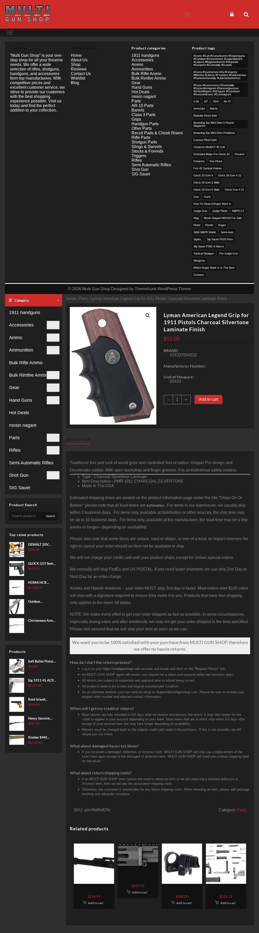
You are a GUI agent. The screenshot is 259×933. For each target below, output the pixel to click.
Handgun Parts (145, 124)
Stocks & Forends (147, 151)
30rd (216, 101)
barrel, (214, 108)
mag (196, 217)
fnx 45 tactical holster (207, 168)
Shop (75, 64)
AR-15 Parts (143, 105)
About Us (79, 60)
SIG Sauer (19, 487)
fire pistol (216, 161)
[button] (147, 315)
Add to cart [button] (95, 903)
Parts (14, 437)
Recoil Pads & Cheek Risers (157, 133)
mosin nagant (22, 425)
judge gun (200, 210)
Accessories (21, 324)
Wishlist (78, 78)
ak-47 (227, 101)
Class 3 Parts (144, 115)
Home (71, 299)
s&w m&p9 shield (204, 232)
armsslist (199, 108)
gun (196, 196)
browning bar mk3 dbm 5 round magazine (213, 124)
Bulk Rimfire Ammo (28, 375)
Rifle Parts (141, 137)
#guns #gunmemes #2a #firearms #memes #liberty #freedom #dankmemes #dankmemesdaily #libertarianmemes (219, 75)
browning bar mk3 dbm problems (214, 132)
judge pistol (219, 210)
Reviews (79, 69)
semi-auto (227, 232)
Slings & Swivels (147, 146)
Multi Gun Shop (96, 289)
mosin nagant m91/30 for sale (223, 217)
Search (50, 516)
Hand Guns (20, 400)
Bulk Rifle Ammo (25, 362)
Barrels (138, 110)
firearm (239, 154)
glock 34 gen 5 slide (206, 189)
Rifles (14, 450)
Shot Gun (18, 475)
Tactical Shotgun (203, 253)
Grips (136, 119)
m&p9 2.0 (238, 210)
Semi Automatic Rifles (31, 462)
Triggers (139, 156)
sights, (197, 239)
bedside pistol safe (205, 115)
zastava (198, 274)
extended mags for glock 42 (211, 154)
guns (207, 196)
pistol (196, 225)
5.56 (196, 101)
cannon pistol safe (205, 139)
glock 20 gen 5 (203, 175)
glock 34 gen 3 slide (206, 182)
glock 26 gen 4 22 (229, 175)
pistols (209, 225)
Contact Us (81, 73)
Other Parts (142, 128)
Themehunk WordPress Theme (163, 289)
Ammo (15, 337)
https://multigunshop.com (121, 669)
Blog (75, 83)
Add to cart (208, 399)
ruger (222, 225)
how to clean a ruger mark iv (212, 203)
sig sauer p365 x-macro (208, 246)
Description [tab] (78, 440)
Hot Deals (19, 412)
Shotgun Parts (144, 142)
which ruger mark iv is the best (213, 267)
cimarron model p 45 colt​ (209, 147)
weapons (199, 260)
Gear (14, 387)
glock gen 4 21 (234, 189)
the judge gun (228, 253)
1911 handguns (24, 312)
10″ (206, 101)
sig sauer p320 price (220, 239)
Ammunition (21, 350)
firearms (199, 161)
